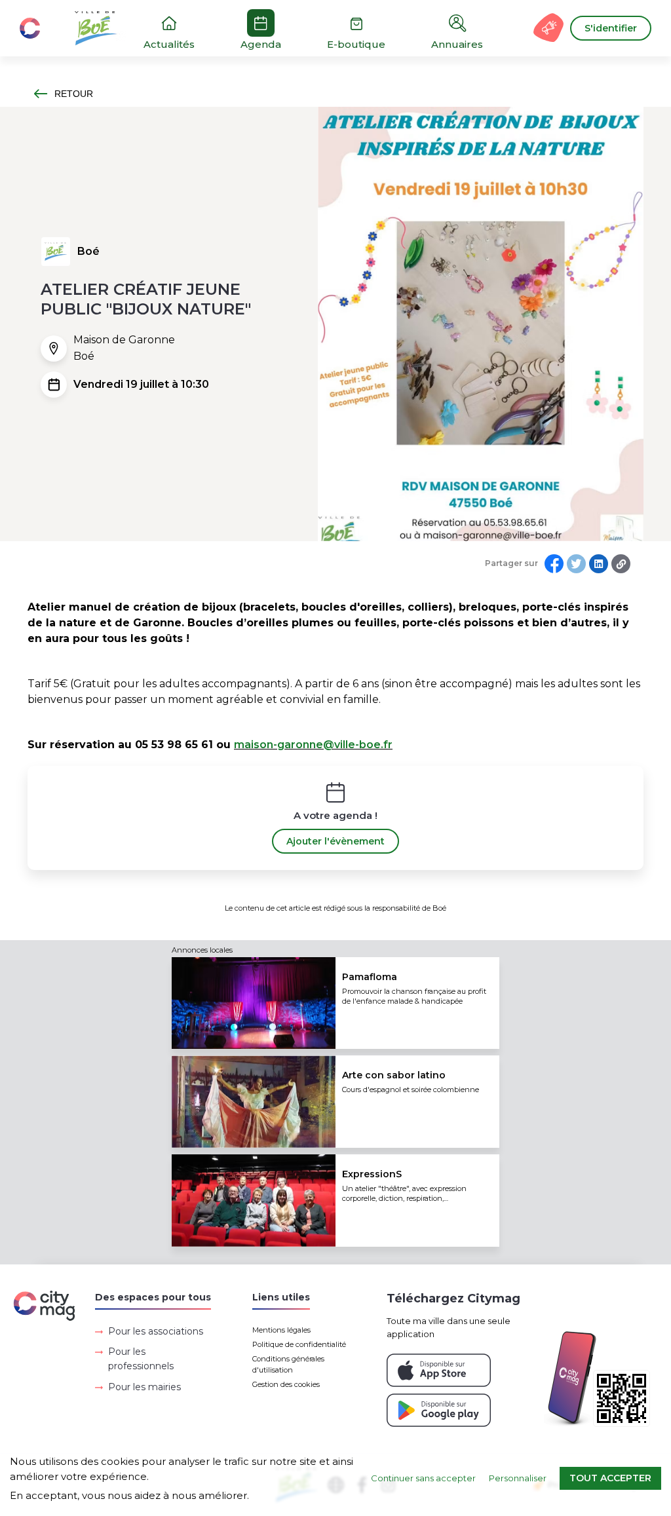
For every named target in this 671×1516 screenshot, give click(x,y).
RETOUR (73, 93)
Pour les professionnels (141, 1359)
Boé (88, 251)
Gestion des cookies (286, 1384)
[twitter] (576, 563)
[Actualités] (85, 28)
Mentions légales (281, 1330)
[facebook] (554, 563)
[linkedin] (598, 563)
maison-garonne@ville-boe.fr (313, 744)
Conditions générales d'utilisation (288, 1364)
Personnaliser (517, 1478)
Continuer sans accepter (423, 1478)
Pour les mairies (144, 1387)
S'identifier (611, 28)
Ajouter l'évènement (335, 841)
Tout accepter (610, 1478)
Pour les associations (155, 1331)
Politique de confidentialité (299, 1344)
